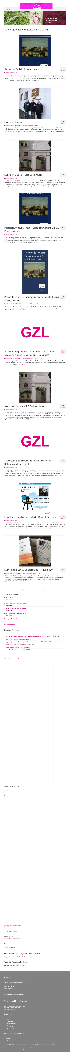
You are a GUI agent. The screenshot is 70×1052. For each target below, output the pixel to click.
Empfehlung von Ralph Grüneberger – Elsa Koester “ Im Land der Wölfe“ (25, 642)
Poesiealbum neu (26, 303)
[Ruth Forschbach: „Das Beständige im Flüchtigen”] (35, 551)
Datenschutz (9, 1026)
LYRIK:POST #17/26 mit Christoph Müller (17, 639)
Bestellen (6, 791)
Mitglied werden (10, 1019)
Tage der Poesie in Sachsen (16, 965)
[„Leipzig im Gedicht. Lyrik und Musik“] (35, 50)
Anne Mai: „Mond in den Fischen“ (15, 649)
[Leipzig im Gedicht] (35, 103)
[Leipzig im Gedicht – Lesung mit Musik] (35, 156)
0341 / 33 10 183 (11, 996)
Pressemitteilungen (11, 1023)
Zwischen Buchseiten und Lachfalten (15, 603)
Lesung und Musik (31, 125)
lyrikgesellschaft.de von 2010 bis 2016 (14, 957)
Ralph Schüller (10, 72)
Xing (7, 1040)
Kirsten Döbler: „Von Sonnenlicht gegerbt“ (17, 644)
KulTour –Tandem (9, 597)
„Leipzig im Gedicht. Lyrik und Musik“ (15, 608)
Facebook (8, 1038)
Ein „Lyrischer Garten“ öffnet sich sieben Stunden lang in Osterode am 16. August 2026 (29, 636)
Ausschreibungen (30, 358)
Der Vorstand (9, 1021)
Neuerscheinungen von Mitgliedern (30, 573)
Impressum (9, 1025)
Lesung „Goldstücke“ (10, 619)
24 (43, 590)
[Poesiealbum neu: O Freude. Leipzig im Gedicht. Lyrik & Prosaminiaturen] (35, 208)
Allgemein (25, 125)
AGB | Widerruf (10, 1028)
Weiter (18, 133)
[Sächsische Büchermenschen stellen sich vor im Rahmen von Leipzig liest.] (35, 441)
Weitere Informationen (43, 5)
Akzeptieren (37, 7)
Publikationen (33, 303)
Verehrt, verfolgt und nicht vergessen (15, 613)
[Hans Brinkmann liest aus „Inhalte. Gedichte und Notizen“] (35, 498)
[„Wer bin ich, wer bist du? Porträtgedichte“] (35, 387)
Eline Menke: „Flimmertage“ (13, 634)
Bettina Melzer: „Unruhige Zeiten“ (15, 647)
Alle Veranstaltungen (9, 624)
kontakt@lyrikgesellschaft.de (12, 938)
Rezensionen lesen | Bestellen (12, 926)
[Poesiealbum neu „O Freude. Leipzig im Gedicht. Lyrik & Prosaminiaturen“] (35, 271)
